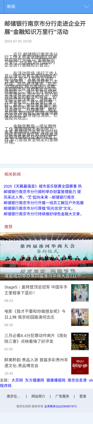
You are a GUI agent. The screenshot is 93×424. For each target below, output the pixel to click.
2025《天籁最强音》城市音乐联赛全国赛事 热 (43, 186)
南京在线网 (15, 396)
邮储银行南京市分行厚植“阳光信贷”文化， (39, 208)
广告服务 (62, 396)
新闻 (11, 6)
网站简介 (38, 396)
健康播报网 (55, 380)
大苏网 (17, 380)
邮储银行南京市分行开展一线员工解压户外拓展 (44, 203)
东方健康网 (34, 380)
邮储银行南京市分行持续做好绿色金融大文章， (44, 214)
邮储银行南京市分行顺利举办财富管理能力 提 (42, 192)
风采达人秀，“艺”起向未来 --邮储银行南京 (39, 197)
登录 (82, 396)
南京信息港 (77, 380)
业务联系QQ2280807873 (60, 406)
